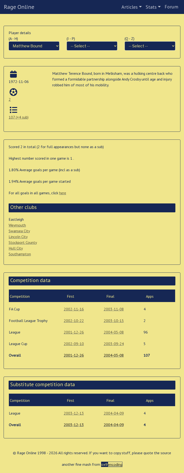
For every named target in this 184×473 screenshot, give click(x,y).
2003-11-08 (114, 309)
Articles (129, 7)
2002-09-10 (74, 343)
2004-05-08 (114, 332)
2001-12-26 (74, 332)
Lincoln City (18, 236)
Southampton (20, 254)
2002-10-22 (74, 320)
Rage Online (19, 7)
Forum (171, 7)
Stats (151, 7)
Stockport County (23, 242)
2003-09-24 (114, 343)
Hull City (16, 248)
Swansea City (19, 230)
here (62, 192)
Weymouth (17, 225)
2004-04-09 (114, 413)
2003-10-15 (114, 320)
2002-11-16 (74, 309)
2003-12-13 (74, 413)
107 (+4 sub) (19, 117)
